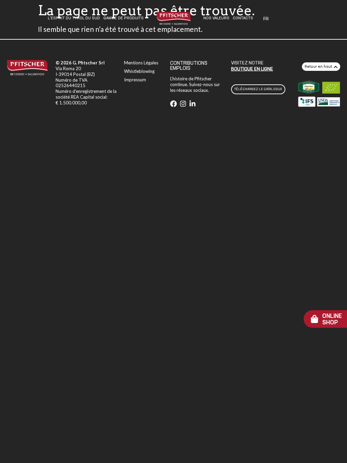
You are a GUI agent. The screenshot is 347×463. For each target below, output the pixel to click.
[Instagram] (183, 103)
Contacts (243, 18)
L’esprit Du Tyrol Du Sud (74, 18)
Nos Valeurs (216, 18)
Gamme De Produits (123, 18)
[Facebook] (173, 103)
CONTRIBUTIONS (188, 63)
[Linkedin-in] (192, 103)
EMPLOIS (180, 68)
